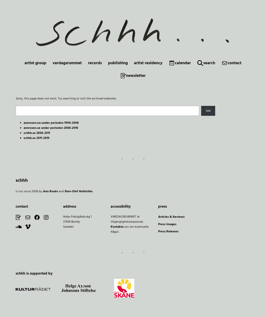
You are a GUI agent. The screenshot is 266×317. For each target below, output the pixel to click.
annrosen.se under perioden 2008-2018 (51, 128)
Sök (208, 110)
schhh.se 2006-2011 (37, 133)
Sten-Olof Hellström (78, 191)
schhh (22, 180)
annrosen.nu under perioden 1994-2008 (51, 123)
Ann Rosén (50, 191)
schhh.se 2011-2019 (36, 138)
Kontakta (117, 226)
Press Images (167, 224)
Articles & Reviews (171, 217)
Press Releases (168, 231)
